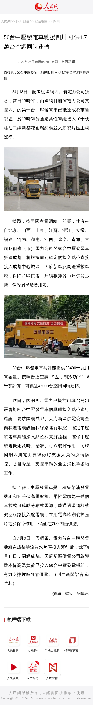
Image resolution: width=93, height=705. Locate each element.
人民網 (6, 21)
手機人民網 (52, 650)
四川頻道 (22, 21)
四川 (56, 21)
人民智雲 (32, 678)
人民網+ (32, 650)
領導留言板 (71, 650)
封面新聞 (68, 62)
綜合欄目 (41, 21)
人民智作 (52, 678)
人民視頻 (13, 678)
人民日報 (13, 650)
